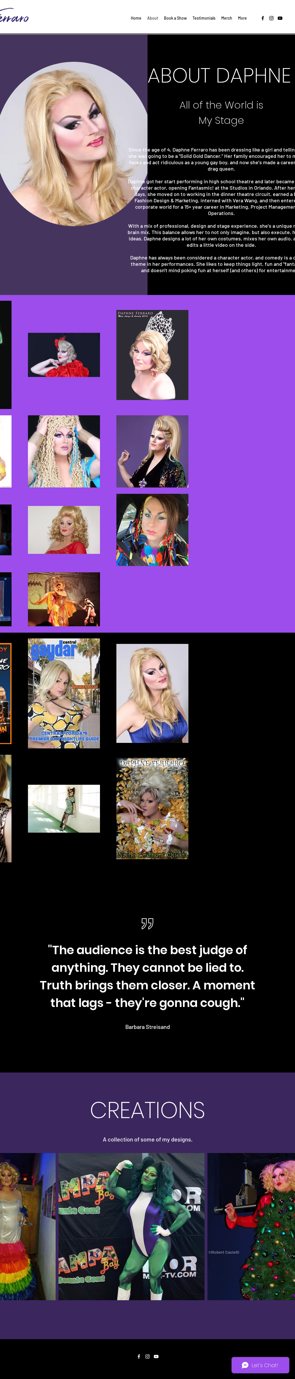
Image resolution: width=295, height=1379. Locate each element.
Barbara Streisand (147, 1026)
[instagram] (271, 18)
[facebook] (263, 18)
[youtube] (280, 18)
